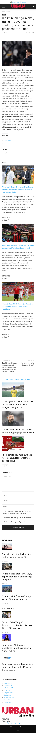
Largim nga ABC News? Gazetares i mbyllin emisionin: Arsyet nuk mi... (16, 648)
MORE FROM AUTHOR (23, 380)
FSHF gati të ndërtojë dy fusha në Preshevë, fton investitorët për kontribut (17, 458)
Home (3, 11)
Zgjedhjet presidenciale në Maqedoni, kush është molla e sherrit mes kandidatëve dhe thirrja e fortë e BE (9, 367)
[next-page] (6, 465)
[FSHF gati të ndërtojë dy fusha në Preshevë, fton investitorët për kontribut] (18, 443)
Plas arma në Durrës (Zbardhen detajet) (27, 364)
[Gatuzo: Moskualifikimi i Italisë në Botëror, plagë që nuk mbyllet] (18, 418)
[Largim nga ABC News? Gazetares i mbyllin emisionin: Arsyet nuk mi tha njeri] (18, 637)
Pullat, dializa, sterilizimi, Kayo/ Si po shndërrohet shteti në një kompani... (17, 576)
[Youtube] (19, 723)
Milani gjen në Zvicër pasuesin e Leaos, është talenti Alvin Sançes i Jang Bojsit (18, 404)
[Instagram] (7, 723)
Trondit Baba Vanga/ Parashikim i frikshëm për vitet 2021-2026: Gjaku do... (17, 625)
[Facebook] (10, 37)
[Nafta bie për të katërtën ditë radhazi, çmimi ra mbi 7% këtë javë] (18, 546)
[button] (3, 6)
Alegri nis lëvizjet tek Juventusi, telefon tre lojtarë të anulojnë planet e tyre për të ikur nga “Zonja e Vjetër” (17, 189)
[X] (15, 37)
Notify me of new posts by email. (14, 522)
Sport (8, 11)
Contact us (23, 727)
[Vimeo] (15, 723)
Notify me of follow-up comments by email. (18, 517)
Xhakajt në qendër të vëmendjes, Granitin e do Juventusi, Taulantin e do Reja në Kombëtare (17, 306)
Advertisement (14, 727)
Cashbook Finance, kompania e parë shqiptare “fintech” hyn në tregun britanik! (17, 667)
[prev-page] (3, 465)
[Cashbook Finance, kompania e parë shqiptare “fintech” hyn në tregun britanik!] (18, 658)
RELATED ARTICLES (9, 380)
